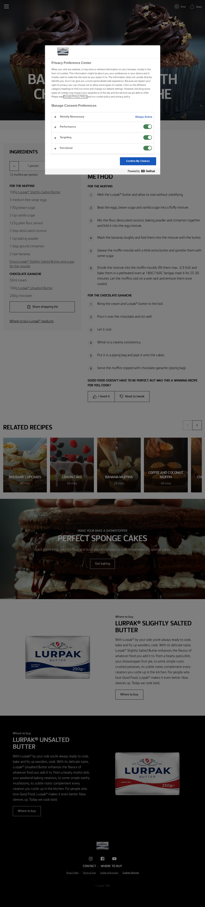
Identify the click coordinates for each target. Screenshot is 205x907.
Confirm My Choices (138, 161)
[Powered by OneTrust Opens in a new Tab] (143, 171)
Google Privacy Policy (75, 96)
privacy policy (123, 96)
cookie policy (103, 96)
